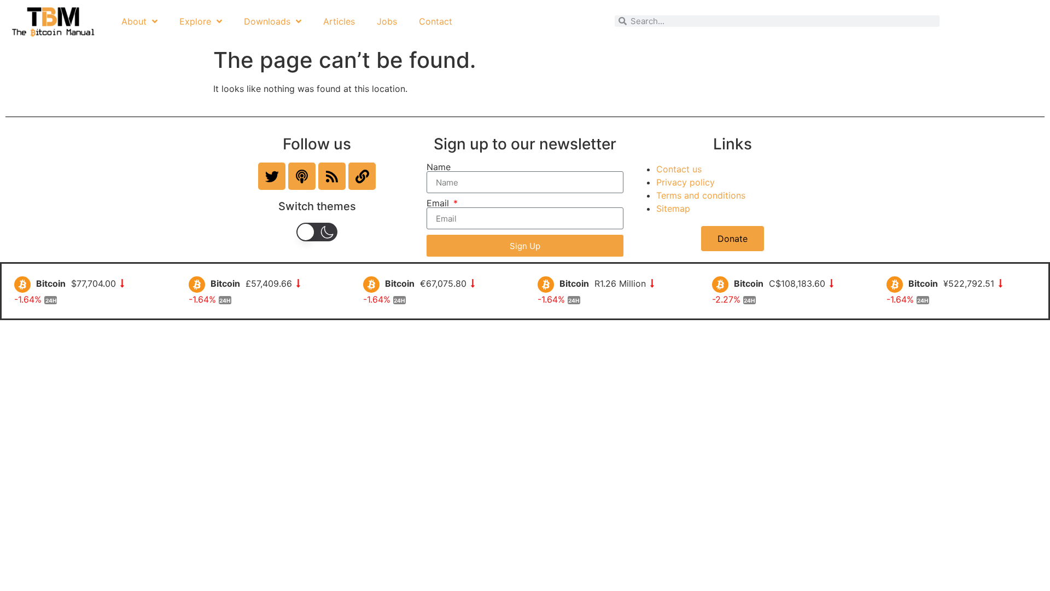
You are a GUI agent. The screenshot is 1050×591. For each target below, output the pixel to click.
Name (439, 167)
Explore (195, 21)
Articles (339, 21)
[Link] (362, 176)
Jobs (387, 21)
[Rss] (332, 176)
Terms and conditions (700, 195)
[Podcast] (302, 176)
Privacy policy (685, 182)
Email (439, 203)
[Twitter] (271, 176)
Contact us (679, 169)
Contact (435, 21)
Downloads (267, 21)
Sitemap (673, 208)
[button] (316, 232)
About (134, 21)
